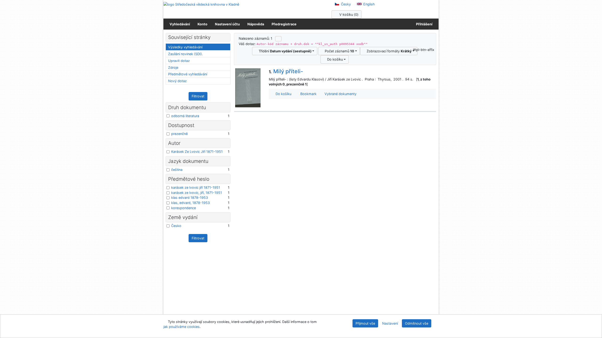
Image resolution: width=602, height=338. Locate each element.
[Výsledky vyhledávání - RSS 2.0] (278, 38)
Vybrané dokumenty (340, 94)
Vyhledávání (180, 24)
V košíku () (348, 14)
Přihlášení (423, 24)
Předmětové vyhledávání (187, 74)
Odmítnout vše (416, 323)
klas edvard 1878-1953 (189, 198)
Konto (202, 24)
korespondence (183, 208)
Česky (345, 4)
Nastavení (390, 323)
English (368, 4)
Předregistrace (284, 24)
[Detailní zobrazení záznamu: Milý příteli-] (248, 88)
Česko (176, 226)
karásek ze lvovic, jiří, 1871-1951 (196, 193)
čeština (176, 170)
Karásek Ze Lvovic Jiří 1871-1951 (197, 152)
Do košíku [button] (282, 94)
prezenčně (179, 134)
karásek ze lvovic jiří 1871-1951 (195, 187)
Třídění (284, 51)
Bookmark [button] (307, 94)
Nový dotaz (177, 81)
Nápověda (255, 24)
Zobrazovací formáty (388, 51)
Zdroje (173, 67)
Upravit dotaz (179, 61)
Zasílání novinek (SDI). (185, 54)
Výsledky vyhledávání (185, 47)
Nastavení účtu (227, 24)
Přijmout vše (365, 323)
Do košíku (334, 59)
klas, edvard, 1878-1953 (190, 203)
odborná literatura (185, 116)
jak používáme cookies (181, 327)
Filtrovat (198, 96)
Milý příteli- (286, 71)
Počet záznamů (338, 51)
